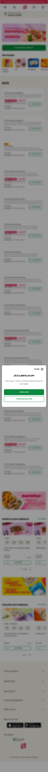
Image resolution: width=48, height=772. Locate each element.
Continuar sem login (24, 399)
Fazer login (24, 392)
